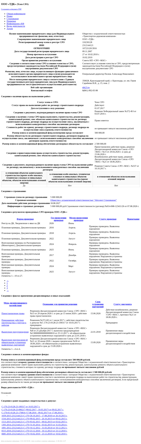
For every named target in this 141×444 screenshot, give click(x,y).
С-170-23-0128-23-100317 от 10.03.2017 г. (21, 406)
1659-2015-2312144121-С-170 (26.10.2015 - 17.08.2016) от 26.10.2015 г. (34, 416)
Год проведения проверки (58, 219)
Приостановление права (13, 313)
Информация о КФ (15, 23)
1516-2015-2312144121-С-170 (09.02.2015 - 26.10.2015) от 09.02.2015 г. (34, 419)
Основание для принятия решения (60, 304)
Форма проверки (25, 219)
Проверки (11, 21)
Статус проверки (107, 219)
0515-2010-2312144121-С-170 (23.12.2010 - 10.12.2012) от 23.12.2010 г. (34, 431)
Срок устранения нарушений (98, 304)
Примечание (133, 219)
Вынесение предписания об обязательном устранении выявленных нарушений (15, 342)
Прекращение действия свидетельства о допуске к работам (14, 322)
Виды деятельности (16, 26)
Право (10, 16)
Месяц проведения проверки (78, 219)
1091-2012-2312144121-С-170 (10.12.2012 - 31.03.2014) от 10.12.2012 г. (34, 428)
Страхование (13, 19)
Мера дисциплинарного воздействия (15, 304)
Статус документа (123, 304)
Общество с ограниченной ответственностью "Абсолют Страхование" (83, 200)
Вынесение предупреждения (15, 332)
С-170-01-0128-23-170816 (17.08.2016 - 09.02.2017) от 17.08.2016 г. (33, 412)
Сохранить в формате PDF (11, 9)
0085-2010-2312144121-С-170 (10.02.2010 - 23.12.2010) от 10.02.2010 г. (34, 434)
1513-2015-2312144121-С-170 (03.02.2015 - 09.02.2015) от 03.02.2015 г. (34, 422)
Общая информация (16, 14)
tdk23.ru (86, 87)
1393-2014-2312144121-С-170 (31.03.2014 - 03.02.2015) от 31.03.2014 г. (34, 425)
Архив (10, 28)
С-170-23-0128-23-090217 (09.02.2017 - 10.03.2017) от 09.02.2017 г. (33, 409)
